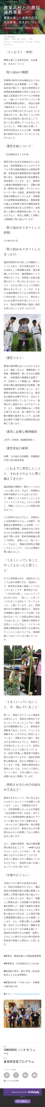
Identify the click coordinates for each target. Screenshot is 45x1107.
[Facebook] (7, 1075)
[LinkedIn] (25, 1075)
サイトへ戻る (12, 2)
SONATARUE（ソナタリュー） (20, 1051)
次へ (5, 1058)
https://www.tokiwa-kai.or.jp (27, 994)
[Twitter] (16, 1075)
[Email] (35, 1075)
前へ (5, 1046)
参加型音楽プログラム (19, 1061)
